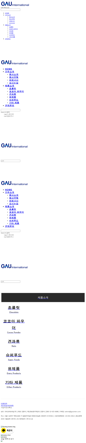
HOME (7, 13)
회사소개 (12, 17)
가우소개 (7, 15)
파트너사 (12, 21)
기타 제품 (12, 37)
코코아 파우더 (13, 29)
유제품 (11, 33)
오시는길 (12, 23)
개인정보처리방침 (7, 405)
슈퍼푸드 (12, 35)
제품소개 (7, 25)
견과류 (11, 31)
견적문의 (7, 39)
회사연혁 (12, 19)
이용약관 (4, 403)
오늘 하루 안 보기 (7, 439)
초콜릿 (11, 27)
